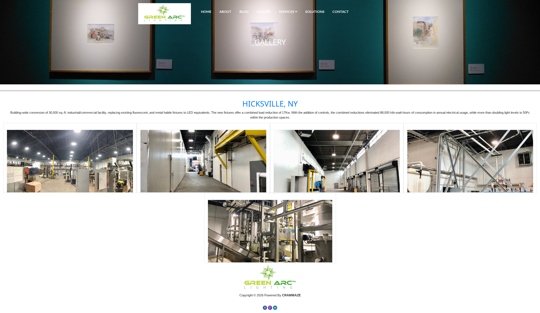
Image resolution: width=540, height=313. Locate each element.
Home (206, 11)
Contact (340, 11)
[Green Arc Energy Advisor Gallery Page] (70, 161)
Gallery (264, 11)
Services (287, 11)
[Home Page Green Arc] (270, 277)
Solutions (314, 11)
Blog (244, 11)
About (225, 11)
